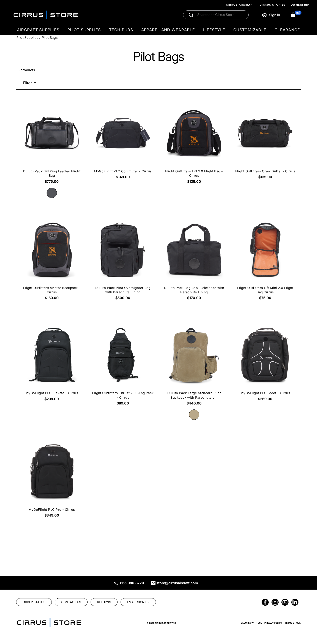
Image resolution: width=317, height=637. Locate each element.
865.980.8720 (132, 583)
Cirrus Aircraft (240, 4)
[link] (306, 608)
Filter (27, 83)
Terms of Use (293, 622)
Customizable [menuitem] (249, 30)
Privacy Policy (273, 622)
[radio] (52, 193)
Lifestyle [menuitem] (214, 30)
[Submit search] (191, 15)
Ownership (300, 4)
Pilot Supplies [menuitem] (84, 30)
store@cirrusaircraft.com (177, 583)
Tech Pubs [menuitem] (121, 30)
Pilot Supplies (27, 37)
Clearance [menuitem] (287, 30)
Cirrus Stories (273, 4)
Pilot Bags (50, 37)
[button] (296, 14)
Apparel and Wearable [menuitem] (168, 30)
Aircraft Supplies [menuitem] (38, 30)
